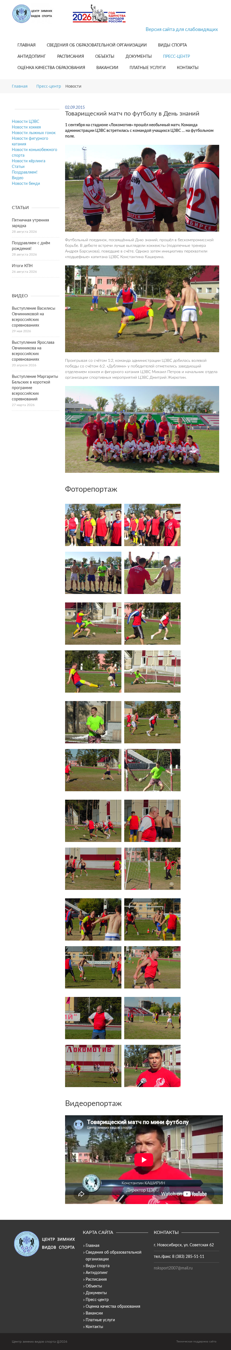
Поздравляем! (24, 172)
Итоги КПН (22, 266)
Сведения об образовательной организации (97, 45)
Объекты (104, 57)
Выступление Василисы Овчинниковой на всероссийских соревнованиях (33, 317)
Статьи (18, 167)
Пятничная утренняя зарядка (30, 223)
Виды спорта (172, 45)
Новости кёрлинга (28, 161)
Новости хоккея (26, 127)
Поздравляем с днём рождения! (31, 246)
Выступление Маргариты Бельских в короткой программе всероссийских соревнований (35, 388)
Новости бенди (26, 184)
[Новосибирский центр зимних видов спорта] (40, 13)
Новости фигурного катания (30, 141)
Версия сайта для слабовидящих (182, 29)
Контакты (188, 68)
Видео (17, 178)
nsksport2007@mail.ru (173, 1268)
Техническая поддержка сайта (196, 1341)
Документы (139, 57)
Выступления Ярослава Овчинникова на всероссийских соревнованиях (33, 351)
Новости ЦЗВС (25, 122)
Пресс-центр (176, 57)
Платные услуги (148, 68)
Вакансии (107, 68)
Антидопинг (31, 57)
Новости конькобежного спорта (34, 153)
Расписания (70, 57)
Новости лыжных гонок (33, 133)
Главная (26, 45)
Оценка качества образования (51, 68)
